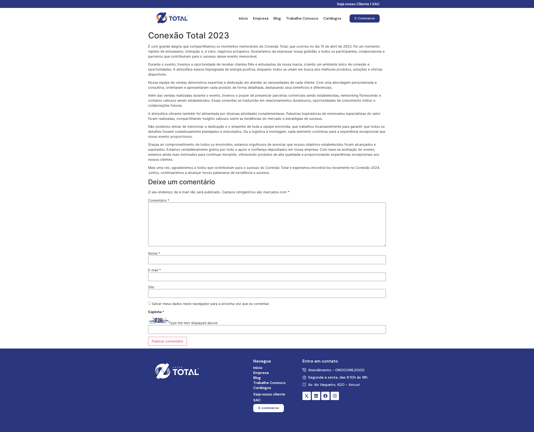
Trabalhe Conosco (302, 18)
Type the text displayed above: (193, 323)
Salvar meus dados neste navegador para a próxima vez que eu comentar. (211, 303)
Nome (154, 253)
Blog (277, 18)
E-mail (154, 270)
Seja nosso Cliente (353, 3)
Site (151, 287)
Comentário (158, 200)
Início (243, 18)
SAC (376, 3)
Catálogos (332, 18)
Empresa (260, 18)
